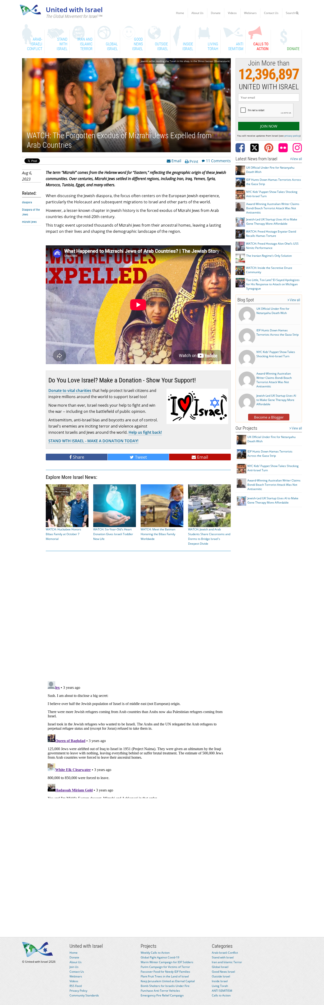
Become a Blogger (269, 417)
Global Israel (220, 967)
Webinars (250, 13)
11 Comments (218, 160)
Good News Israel (223, 972)
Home (180, 13)
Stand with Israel (223, 957)
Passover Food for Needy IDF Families (165, 972)
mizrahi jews (29, 222)
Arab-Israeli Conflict (225, 953)
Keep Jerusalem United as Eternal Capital (168, 981)
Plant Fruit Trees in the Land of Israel (165, 976)
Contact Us (271, 13)
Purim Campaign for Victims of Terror (165, 967)
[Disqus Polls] (138, 615)
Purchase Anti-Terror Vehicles (160, 991)
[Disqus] (138, 738)
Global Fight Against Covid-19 (160, 957)
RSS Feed (75, 986)
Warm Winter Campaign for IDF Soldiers (167, 962)
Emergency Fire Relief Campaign (162, 995)
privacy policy (292, 135)
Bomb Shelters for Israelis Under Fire (165, 986)
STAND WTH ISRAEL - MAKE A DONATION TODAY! (93, 440)
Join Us (74, 967)
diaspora (27, 202)
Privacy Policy (78, 991)
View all (297, 159)
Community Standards (84, 995)
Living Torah (220, 986)
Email (176, 160)
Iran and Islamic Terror (227, 962)
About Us (197, 13)
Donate (216, 13)
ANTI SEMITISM (222, 991)
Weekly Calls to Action (155, 953)
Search (291, 13)
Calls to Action (221, 995)
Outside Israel (221, 976)
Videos (232, 13)
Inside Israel (220, 981)
